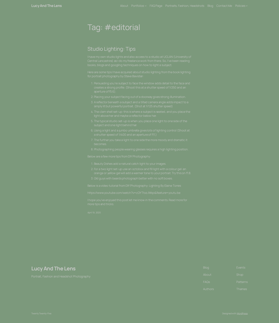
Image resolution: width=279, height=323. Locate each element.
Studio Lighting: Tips (112, 49)
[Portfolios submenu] (146, 6)
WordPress (242, 313)
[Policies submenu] (247, 6)
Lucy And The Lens (46, 5)
